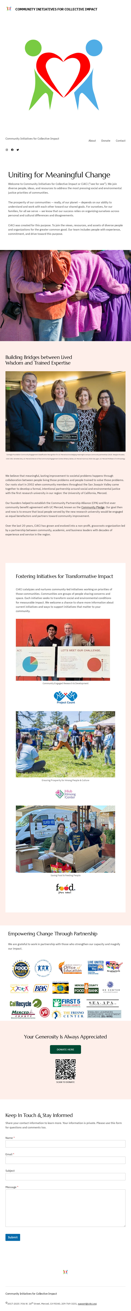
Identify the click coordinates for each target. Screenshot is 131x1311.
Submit (13, 1237)
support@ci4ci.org (87, 1303)
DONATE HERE (65, 1049)
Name (10, 1137)
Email (9, 1154)
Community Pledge (93, 507)
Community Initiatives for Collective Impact (56, 9)
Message (11, 1187)
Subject (10, 1170)
